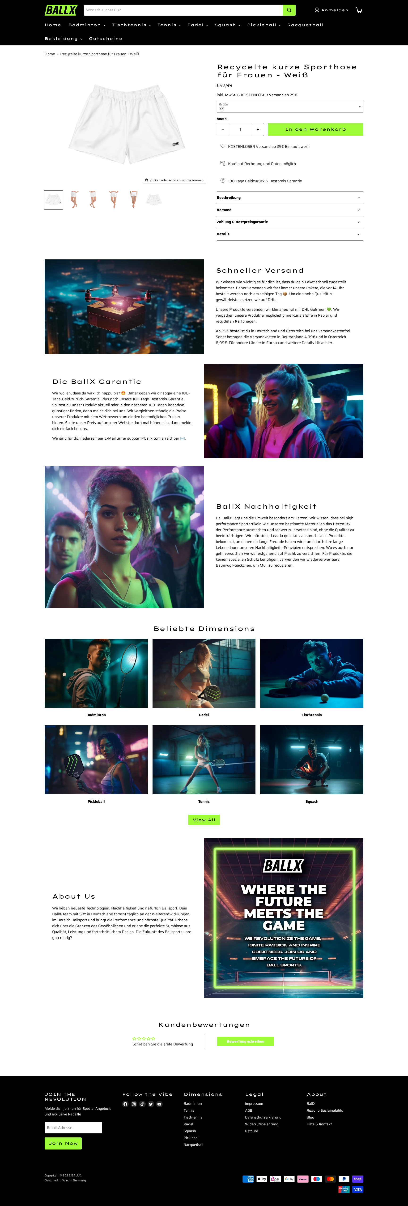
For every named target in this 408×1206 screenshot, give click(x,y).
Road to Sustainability (325, 1110)
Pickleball (262, 24)
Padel (196, 24)
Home (53, 24)
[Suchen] (289, 10)
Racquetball (305, 24)
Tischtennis (130, 24)
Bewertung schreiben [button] (245, 1041)
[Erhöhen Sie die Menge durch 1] (258, 129)
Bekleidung (62, 38)
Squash (226, 24)
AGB (248, 1110)
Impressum (254, 1103)
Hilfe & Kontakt (319, 1124)
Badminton (85, 24)
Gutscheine (106, 38)
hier (328, 343)
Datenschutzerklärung (263, 1117)
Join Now (63, 1143)
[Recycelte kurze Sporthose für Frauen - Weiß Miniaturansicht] (53, 200)
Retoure (251, 1131)
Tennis (167, 24)
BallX (311, 1103)
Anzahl (222, 119)
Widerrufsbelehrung (261, 1124)
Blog (310, 1117)
